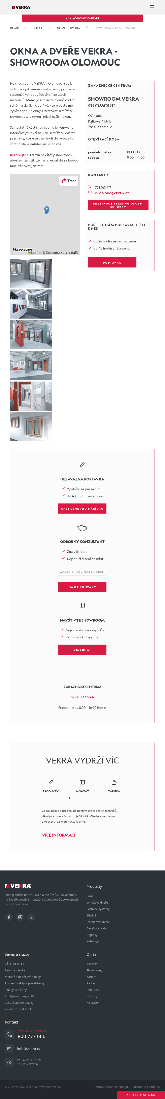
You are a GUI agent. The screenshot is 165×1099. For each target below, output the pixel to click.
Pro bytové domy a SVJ (19, 996)
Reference (93, 990)
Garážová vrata (97, 928)
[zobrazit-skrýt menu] (152, 7)
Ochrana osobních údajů (111, 1087)
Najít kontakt (82, 587)
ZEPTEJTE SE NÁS (141, 1095)
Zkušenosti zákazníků (19, 1009)
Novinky (92, 996)
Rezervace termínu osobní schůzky (118, 205)
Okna (90, 896)
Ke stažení (93, 1003)
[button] (47, 210)
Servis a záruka (15, 970)
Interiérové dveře (98, 922)
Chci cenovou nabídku (82, 508)
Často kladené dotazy (19, 1003)
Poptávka (112, 262)
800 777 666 (84, 697)
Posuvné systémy (98, 909)
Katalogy (93, 941)
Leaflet (36, 252)
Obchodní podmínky (146, 1087)
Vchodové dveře (97, 902)
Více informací (58, 835)
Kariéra (91, 977)
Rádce (91, 983)
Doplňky (92, 935)
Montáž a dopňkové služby (23, 977)
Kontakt (92, 964)
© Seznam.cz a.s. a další (60, 252)
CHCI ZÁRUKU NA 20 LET (82, 18)
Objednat (82, 649)
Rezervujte (18, 155)
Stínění (91, 915)
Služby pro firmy (16, 990)
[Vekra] (21, 7)
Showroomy (94, 970)
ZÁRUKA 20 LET (15, 964)
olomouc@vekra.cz (112, 193)
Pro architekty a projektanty (24, 983)
